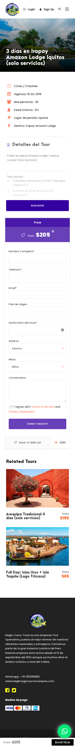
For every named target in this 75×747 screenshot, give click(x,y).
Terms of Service (42, 407)
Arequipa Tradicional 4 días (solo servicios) (25, 516)
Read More (37, 205)
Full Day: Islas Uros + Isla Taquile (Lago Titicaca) (27, 574)
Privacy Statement (22, 412)
